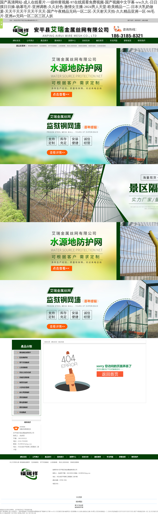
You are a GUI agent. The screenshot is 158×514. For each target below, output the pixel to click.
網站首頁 (16, 41)
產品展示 (44, 41)
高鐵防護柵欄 (82, 46)
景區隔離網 (23, 397)
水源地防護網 (101, 46)
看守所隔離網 (52, 46)
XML (65, 480)
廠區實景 (100, 41)
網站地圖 (145, 20)
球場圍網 (22, 412)
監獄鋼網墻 (43, 46)
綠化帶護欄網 (24, 392)
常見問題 (113, 41)
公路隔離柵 (61, 46)
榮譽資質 (127, 41)
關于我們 (130, 20)
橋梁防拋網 (91, 46)
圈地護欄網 (23, 402)
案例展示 (58, 41)
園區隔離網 (23, 407)
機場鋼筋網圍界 (33, 46)
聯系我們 (138, 20)
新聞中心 (72, 41)
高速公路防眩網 (72, 46)
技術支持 (86, 41)
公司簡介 (30, 41)
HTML (62, 480)
